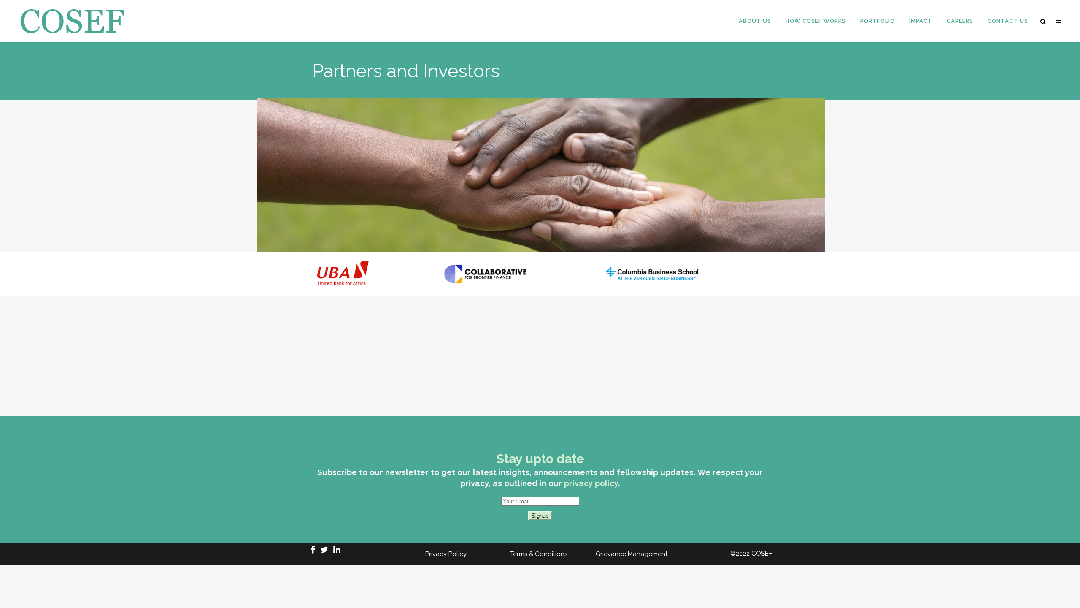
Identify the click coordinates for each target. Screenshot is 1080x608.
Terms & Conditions (538, 554)
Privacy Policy (446, 554)
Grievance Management (631, 554)
